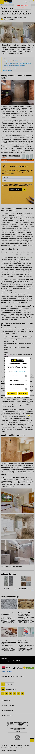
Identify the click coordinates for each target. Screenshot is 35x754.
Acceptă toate (23, 393)
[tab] (17, 376)
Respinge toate (12, 393)
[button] (13, 376)
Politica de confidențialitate (19, 371)
